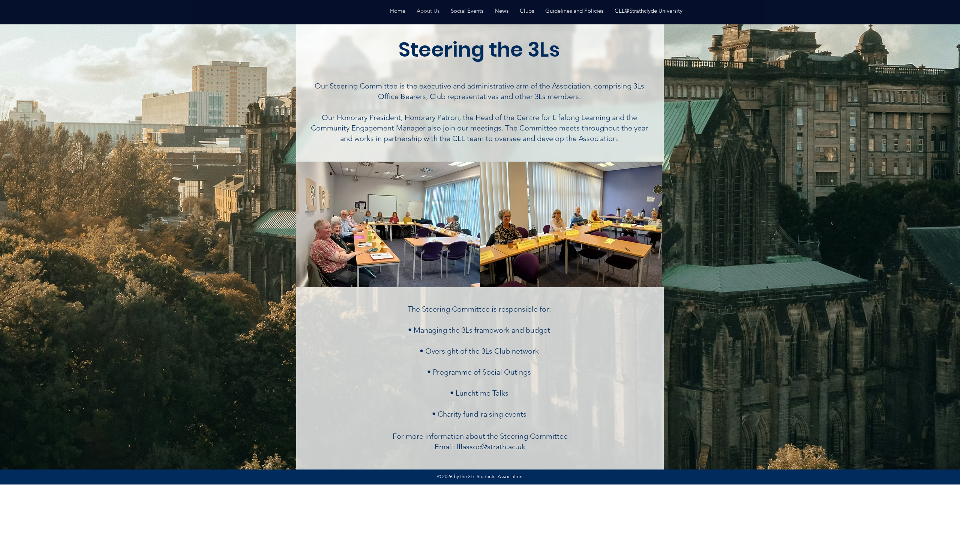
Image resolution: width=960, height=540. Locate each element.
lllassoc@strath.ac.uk (491, 446)
